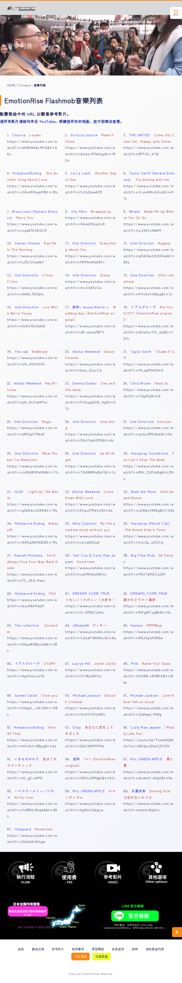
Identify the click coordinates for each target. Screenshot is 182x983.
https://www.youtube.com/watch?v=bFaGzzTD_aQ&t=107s (148, 332)
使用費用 (78, 949)
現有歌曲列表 (155, 949)
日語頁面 (101, 956)
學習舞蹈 (98, 949)
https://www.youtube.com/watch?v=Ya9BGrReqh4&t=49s (32, 809)
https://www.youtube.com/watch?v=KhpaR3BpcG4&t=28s (32, 644)
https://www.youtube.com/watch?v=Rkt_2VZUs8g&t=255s (148, 472)
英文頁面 (80, 956)
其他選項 (118, 949)
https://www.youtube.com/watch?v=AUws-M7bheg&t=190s (90, 153)
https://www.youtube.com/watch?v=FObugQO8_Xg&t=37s (90, 402)
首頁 (21, 949)
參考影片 (58, 949)
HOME (11, 85)
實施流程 (38, 949)
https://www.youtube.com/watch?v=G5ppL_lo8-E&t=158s (32, 708)
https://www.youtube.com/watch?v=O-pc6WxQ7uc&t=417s (148, 192)
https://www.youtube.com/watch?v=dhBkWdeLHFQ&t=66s (32, 147)
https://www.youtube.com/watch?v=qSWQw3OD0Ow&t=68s (149, 255)
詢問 (135, 949)
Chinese (25, 85)
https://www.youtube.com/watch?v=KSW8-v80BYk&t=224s (148, 676)
